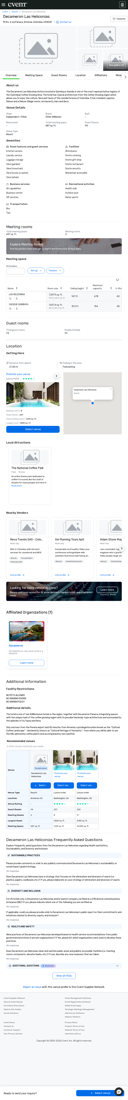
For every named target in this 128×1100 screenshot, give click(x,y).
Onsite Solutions (11, 1013)
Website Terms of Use (74, 1030)
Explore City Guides (12, 1009)
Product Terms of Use (74, 1026)
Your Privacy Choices (13, 1034)
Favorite (121, 19)
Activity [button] (14, 558)
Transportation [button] (26, 558)
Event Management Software (78, 998)
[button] (38, 48)
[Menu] (3, 5)
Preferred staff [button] (16, 562)
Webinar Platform (72, 1017)
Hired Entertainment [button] (74, 561)
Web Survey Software (74, 1013)
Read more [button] (16, 486)
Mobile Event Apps (73, 1006)
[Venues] (122, 4)
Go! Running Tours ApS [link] (69, 539)
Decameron (16, 645)
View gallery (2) (116, 65)
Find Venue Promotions (14, 1006)
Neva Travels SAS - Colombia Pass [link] (27, 539)
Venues (15, 12)
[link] (27, 527)
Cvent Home (9, 1022)
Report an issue (32, 986)
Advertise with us (73, 1034)
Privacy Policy (71, 1022)
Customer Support (12, 1030)
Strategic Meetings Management (79, 1009)
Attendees (11, 266)
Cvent (5, 12)
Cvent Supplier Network (14, 998)
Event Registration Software (78, 1002)
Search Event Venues (13, 1002)
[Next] (125, 76)
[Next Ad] (56, 375)
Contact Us (9, 1026)
